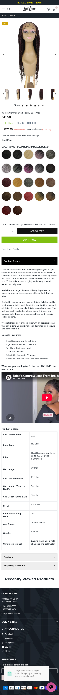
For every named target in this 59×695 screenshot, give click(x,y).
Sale (5, 23)
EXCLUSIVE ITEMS (29, 2)
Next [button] (55, 54)
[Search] (8, 9)
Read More (7, 140)
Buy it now (29, 240)
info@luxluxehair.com (11, 613)
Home (4, 15)
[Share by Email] (43, 105)
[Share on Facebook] (22, 105)
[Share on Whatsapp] (39, 105)
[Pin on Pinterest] (31, 105)
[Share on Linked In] (35, 105)
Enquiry (51, 224)
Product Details (12, 261)
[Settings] (48, 9)
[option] (29, 54)
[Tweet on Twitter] (27, 105)
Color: (25, 147)
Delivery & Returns (33, 224)
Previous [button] (4, 54)
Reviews (8, 557)
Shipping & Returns (14, 565)
